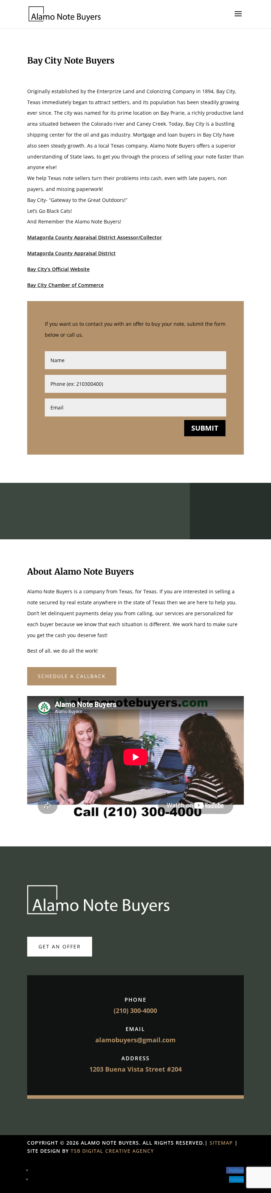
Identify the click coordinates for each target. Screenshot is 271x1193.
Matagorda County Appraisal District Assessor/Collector (94, 237)
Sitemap (222, 1142)
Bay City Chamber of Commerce (65, 285)
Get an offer (59, 946)
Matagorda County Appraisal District (71, 253)
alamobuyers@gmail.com (135, 1040)
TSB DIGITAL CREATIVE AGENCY (112, 1150)
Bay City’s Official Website (58, 269)
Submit (204, 428)
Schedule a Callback (72, 676)
